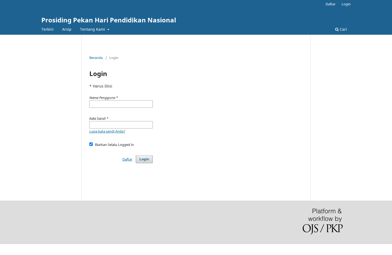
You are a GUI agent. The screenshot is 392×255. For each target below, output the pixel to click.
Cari (343, 29)
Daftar (330, 4)
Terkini (47, 29)
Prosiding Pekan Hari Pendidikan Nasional (108, 19)
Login (346, 4)
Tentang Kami (93, 29)
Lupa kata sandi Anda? (107, 131)
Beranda (96, 57)
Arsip (66, 29)
